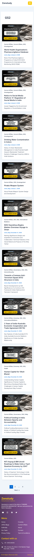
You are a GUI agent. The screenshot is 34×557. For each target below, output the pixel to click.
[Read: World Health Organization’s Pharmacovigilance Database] (17, 32)
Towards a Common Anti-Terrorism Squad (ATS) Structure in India (14, 277)
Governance (17, 270)
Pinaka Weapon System (14, 185)
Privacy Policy (5, 533)
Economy (16, 318)
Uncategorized (8, 46)
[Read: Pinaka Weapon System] (17, 170)
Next (17, 490)
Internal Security (9, 272)
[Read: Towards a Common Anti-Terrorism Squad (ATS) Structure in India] (17, 258)
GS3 (24, 44)
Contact (20, 530)
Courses (20, 522)
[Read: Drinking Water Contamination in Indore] (17, 122)
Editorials (4, 527)
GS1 (15, 219)
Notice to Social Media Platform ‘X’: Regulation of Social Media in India (15, 98)
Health (6, 368)
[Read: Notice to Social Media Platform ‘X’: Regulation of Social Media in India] (17, 78)
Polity (26, 414)
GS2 (18, 219)
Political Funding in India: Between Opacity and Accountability (14, 420)
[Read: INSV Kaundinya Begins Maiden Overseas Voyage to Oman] (17, 208)
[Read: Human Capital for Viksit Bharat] (17, 354)
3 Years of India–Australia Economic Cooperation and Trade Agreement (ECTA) (15, 325)
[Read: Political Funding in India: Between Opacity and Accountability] (17, 402)
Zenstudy (7, 3)
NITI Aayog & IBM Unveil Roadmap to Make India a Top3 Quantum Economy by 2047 (17, 464)
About (20, 527)
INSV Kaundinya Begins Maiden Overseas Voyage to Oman (16, 227)
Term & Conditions (24, 533)
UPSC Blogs (5, 525)
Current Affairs (8, 44)
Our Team (4, 530)
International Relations (10, 320)
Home (3, 522)
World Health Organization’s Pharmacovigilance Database (16, 51)
